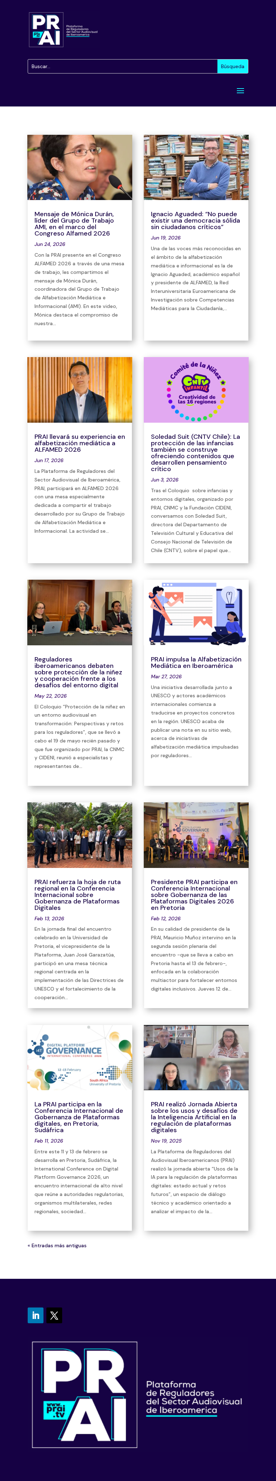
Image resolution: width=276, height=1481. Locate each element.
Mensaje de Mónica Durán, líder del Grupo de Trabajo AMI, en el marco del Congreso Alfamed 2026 (74, 224)
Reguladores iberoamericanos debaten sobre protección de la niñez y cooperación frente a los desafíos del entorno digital (78, 672)
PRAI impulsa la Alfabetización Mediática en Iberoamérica (196, 662)
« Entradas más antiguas (57, 1245)
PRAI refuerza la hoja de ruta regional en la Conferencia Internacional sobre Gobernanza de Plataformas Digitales (77, 895)
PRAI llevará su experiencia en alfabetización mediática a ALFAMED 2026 (79, 443)
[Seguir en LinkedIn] (35, 1315)
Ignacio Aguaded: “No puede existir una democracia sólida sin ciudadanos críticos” (195, 220)
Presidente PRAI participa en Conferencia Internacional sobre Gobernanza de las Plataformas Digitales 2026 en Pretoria (194, 895)
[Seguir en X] (54, 1315)
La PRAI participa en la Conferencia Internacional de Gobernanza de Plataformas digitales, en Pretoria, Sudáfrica (78, 1117)
